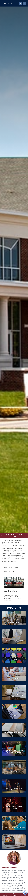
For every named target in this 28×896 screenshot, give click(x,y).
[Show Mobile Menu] (24, 3)
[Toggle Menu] (2, 535)
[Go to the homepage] (8, 3)
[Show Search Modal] (20, 3)
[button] (14, 567)
